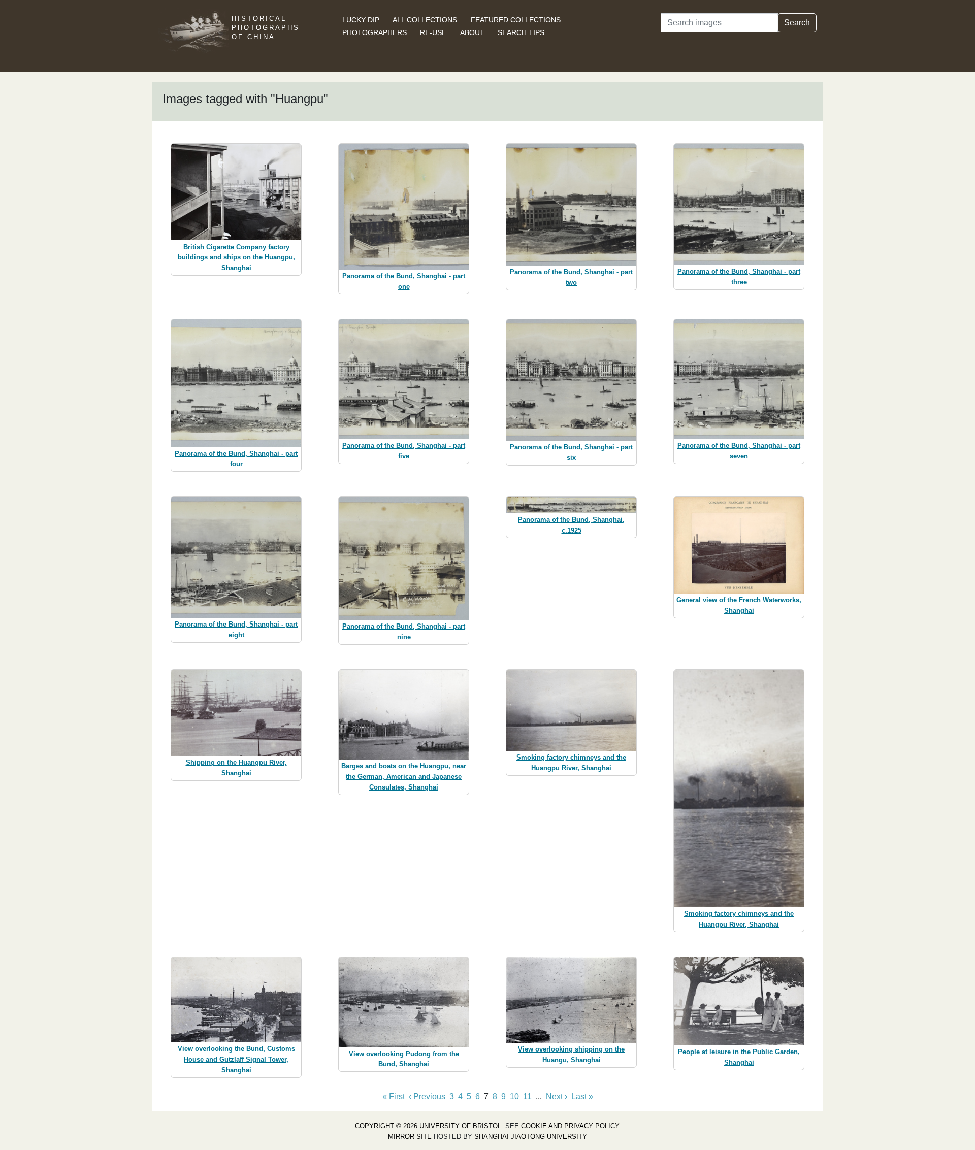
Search (797, 22)
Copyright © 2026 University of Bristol (428, 1126)
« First (393, 1096)
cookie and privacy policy (570, 1126)
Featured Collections (516, 20)
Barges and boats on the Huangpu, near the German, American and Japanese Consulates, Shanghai (403, 776)
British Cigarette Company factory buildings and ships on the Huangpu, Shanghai (236, 257)
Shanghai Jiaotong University (530, 1136)
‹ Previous (427, 1096)
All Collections (425, 20)
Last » (582, 1096)
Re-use (433, 32)
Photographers (374, 32)
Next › (556, 1096)
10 (514, 1096)
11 (527, 1096)
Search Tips (521, 32)
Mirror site (410, 1136)
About (472, 32)
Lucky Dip (360, 20)
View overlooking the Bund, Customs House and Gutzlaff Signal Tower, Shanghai (236, 1059)
